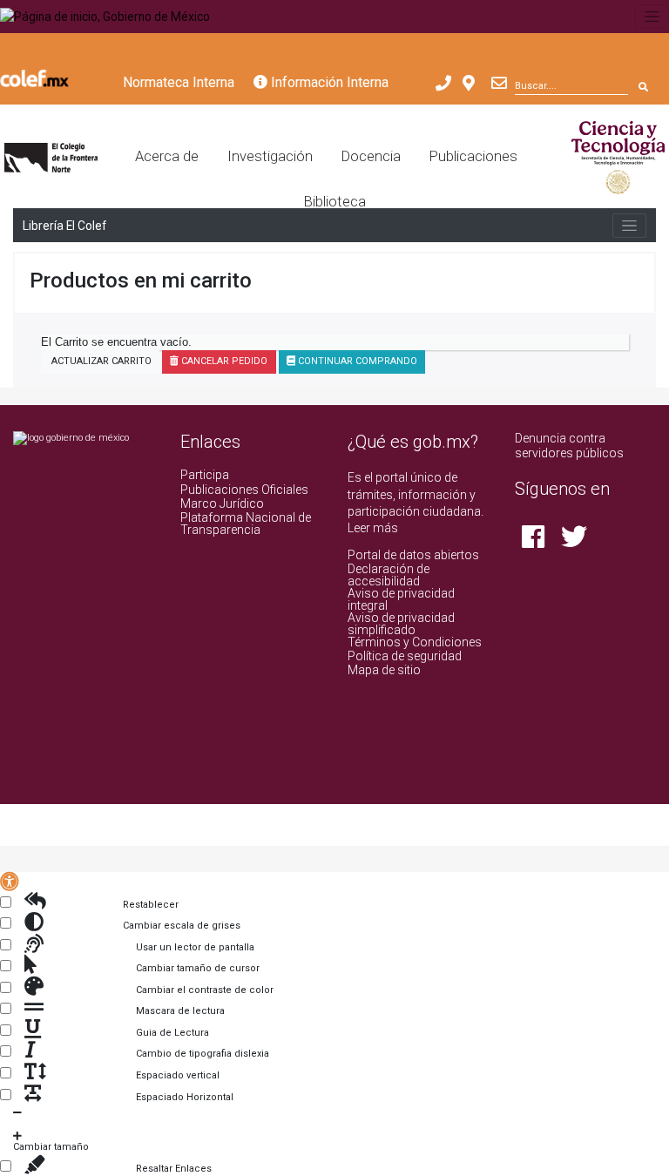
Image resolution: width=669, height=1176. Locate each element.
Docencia (371, 156)
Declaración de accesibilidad (388, 575)
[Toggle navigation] (652, 16)
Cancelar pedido (223, 361)
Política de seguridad (405, 656)
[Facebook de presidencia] (534, 542)
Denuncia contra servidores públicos (569, 445)
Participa (204, 475)
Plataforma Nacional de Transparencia (245, 523)
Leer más (373, 528)
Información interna (328, 82)
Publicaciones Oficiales (244, 490)
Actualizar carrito (100, 361)
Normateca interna (178, 82)
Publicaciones (473, 156)
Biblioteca (335, 201)
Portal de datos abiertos (413, 555)
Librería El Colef (64, 226)
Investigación (270, 156)
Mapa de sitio (384, 670)
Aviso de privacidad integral (401, 599)
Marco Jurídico (222, 503)
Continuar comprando (356, 361)
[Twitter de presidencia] (574, 542)
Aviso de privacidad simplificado (401, 624)
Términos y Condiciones (415, 642)
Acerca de (167, 156)
